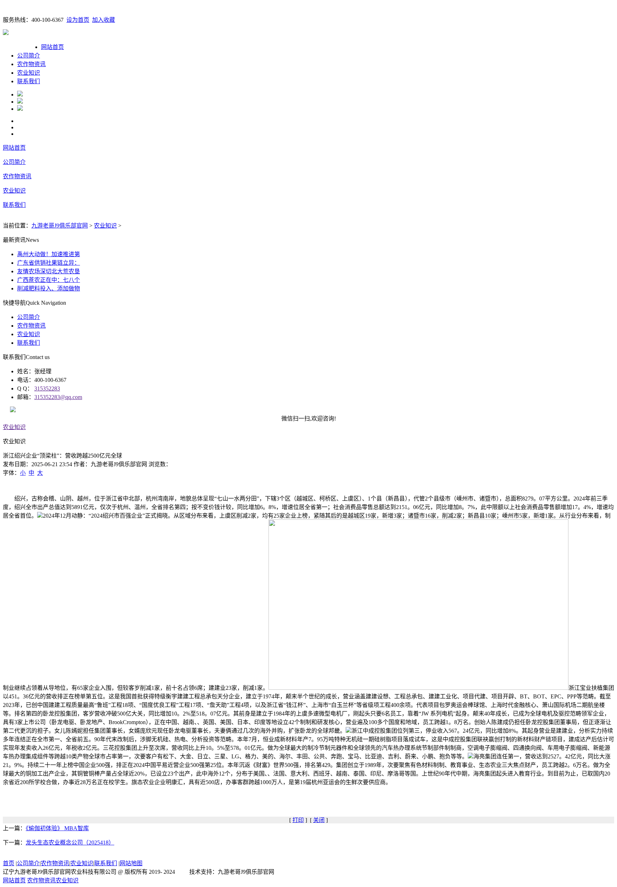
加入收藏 (103, 20)
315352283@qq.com (58, 397)
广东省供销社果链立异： (48, 263)
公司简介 (28, 56)
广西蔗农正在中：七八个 (48, 280)
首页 (8, 863)
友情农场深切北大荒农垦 (48, 271)
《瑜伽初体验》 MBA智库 (57, 828)
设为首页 (77, 20)
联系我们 (28, 81)
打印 (298, 820)
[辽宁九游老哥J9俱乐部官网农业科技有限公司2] (20, 102)
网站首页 (52, 47)
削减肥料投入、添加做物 (48, 288)
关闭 (319, 820)
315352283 (47, 388)
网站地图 (131, 863)
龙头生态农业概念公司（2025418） (70, 842)
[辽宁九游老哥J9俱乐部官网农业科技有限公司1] (20, 94)
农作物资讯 (31, 64)
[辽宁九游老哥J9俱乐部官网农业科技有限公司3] (20, 109)
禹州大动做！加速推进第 (48, 254)
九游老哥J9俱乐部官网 (59, 226)
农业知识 (28, 73)
